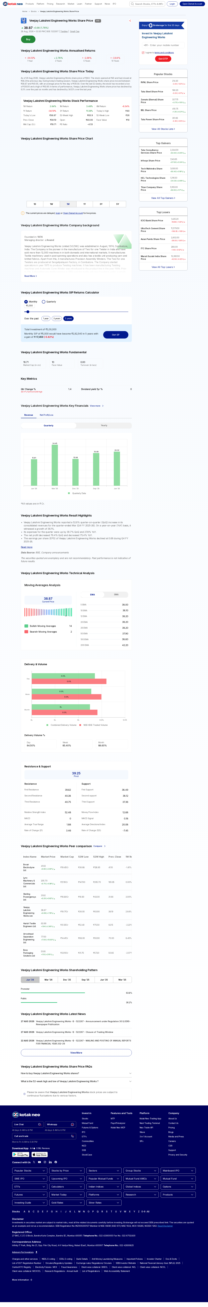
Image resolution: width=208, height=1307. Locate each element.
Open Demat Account (73, 213)
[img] (76, 169)
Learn (79, 4)
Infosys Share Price (150, 160)
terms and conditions (164, 52)
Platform (40, 4)
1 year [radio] (46, 318)
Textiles (64, 31)
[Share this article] (130, 20)
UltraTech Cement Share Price (153, 229)
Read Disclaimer (165, 1226)
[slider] (27, 311)
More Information (20, 1280)
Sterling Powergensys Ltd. (29, 897)
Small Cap (74, 31)
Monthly (33, 301)
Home (24, 11)
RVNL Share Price (149, 82)
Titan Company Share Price (151, 188)
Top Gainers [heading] (163, 143)
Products (30, 4)
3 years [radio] (56, 318)
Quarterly (51, 301)
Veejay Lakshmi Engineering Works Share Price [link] (59, 11)
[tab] (35, 204)
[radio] (26, 301)
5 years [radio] (68, 318)
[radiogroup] (76, 301)
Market (71, 4)
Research (60, 4)
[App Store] (39, 1154)
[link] (27, 1124)
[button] (192, 3)
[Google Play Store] (20, 1154)
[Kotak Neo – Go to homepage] (13, 4)
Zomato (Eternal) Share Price (152, 101)
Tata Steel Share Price (152, 91)
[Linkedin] (50, 1162)
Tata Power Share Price (152, 119)
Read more (26, 547)
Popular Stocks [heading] (163, 74)
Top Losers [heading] (163, 212)
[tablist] (76, 204)
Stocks (34, 11)
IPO (114, 4)
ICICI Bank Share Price (152, 220)
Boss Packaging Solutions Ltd (29, 953)
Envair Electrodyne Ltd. (28, 867)
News (107, 4)
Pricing (50, 4)
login (58, 213)
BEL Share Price (149, 110)
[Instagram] (44, 1162)
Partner (88, 4)
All (148, 1211)
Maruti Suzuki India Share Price (153, 257)
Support (98, 4)
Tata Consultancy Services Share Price (151, 151)
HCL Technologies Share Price (153, 179)
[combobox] (147, 3)
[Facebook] (55, 1162)
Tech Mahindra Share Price (151, 170)
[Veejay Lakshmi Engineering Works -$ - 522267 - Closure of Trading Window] (76, 1032)
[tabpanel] (76, 464)
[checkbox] (143, 52)
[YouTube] (39, 1162)
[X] (34, 1162)
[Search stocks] (132, 4)
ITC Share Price (149, 248)
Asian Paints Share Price (153, 239)
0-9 (143, 1211)
